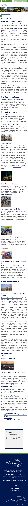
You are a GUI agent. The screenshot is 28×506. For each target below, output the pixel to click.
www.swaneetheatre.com (8, 194)
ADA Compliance (14, 490)
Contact (15, 485)
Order (14, 495)
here (8, 223)
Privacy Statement (14, 488)
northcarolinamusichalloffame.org (10, 281)
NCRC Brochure (5, 356)
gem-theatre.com (16, 167)
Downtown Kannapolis (16, 28)
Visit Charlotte (8, 418)
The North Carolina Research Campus (11, 298)
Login (14, 492)
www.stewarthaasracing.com (9, 386)
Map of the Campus (6, 353)
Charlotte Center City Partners (12, 419)
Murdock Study (8, 339)
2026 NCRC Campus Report (8, 358)
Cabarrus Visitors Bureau (11, 413)
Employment (14, 487)
